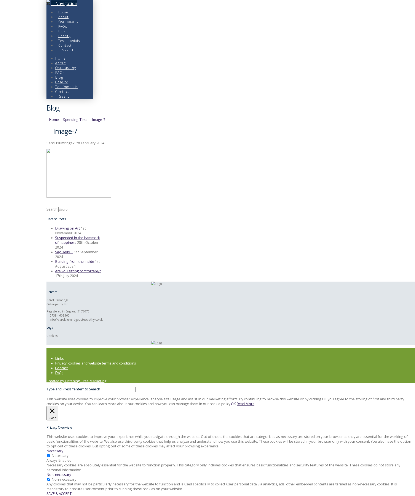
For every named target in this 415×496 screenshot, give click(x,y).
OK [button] (233, 403)
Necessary (60, 455)
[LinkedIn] (50, 350)
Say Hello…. (64, 252)
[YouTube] (53, 350)
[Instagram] (55, 350)
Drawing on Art (67, 228)
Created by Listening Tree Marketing (76, 381)
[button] (64, 3)
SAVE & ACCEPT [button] (59, 493)
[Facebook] (47, 350)
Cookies (52, 336)
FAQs (59, 372)
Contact (61, 368)
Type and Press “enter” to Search (73, 389)
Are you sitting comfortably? (78, 271)
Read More (245, 403)
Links (59, 358)
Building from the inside (74, 261)
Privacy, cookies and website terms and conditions (95, 363)
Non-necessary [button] (58, 474)
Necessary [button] (54, 450)
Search (51, 209)
